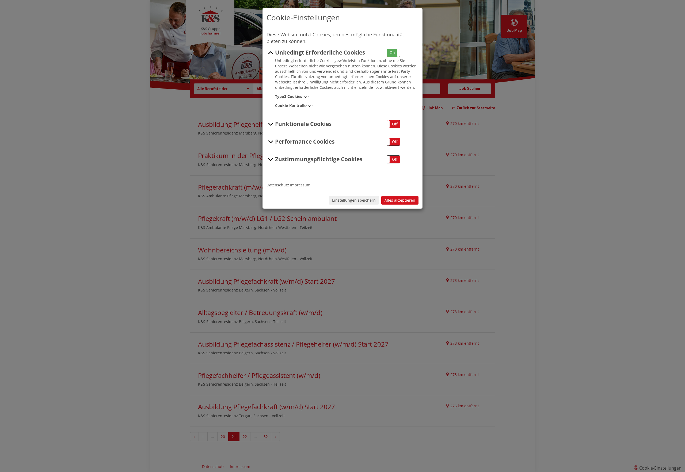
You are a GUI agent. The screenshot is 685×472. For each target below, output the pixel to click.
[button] (393, 53)
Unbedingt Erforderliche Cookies (320, 52)
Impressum (300, 184)
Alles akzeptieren (400, 200)
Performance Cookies (304, 141)
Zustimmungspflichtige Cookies (318, 159)
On (392, 52)
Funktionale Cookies (303, 124)
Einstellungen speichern (354, 200)
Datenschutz (278, 184)
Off (395, 123)
